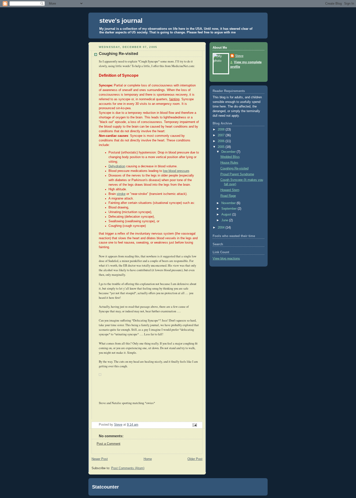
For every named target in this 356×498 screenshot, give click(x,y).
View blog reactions (226, 258)
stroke (121, 194)
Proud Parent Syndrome (237, 174)
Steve (239, 56)
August (226, 214)
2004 (221, 227)
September (229, 208)
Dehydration (116, 166)
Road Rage (228, 196)
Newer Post (100, 459)
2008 (221, 129)
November (229, 203)
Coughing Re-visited (234, 168)
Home (148, 459)
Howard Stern (229, 190)
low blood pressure (176, 171)
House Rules (229, 162)
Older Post (194, 459)
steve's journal (120, 20)
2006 (221, 141)
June (225, 220)
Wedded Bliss (230, 157)
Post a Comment (108, 443)
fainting (174, 99)
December (229, 151)
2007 (221, 135)
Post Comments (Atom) (127, 468)
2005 (221, 147)
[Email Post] (194, 425)
